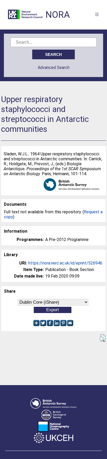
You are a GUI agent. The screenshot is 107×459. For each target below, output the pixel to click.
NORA (57, 14)
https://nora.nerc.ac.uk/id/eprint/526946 (65, 263)
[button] (102, 338)
